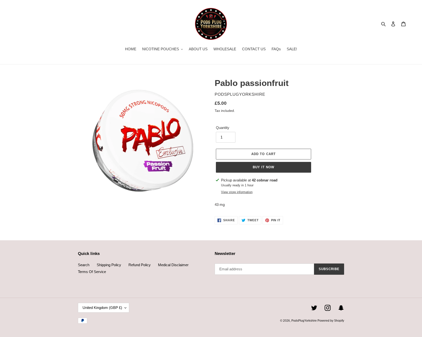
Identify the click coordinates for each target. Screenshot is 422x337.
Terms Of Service (92, 272)
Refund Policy (139, 265)
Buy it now (263, 167)
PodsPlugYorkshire (304, 320)
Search (83, 265)
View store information (237, 192)
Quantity (222, 128)
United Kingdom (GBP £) (102, 307)
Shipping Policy (109, 265)
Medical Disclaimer (173, 265)
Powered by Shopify (330, 320)
